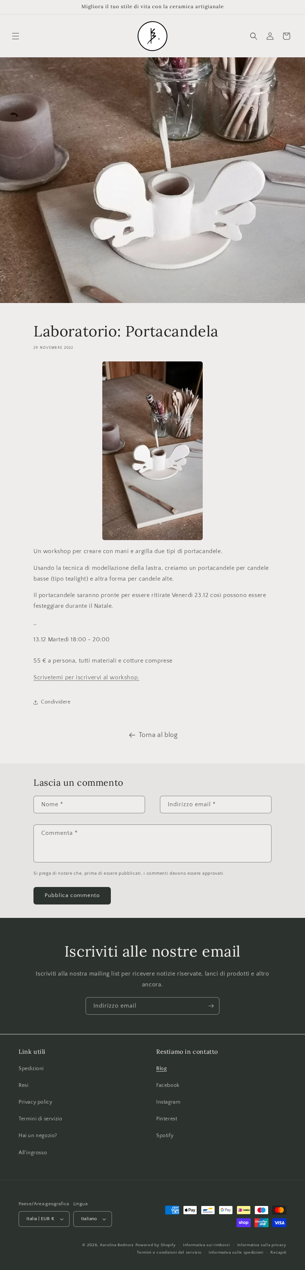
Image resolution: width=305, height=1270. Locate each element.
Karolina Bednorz (117, 1245)
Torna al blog (158, 735)
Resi (23, 1085)
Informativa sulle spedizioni (236, 1252)
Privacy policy (35, 1102)
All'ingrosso (33, 1153)
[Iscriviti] (211, 1006)
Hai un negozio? (38, 1136)
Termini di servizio (40, 1119)
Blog (161, 1069)
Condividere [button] (56, 702)
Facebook (168, 1085)
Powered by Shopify (155, 1245)
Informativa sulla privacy (262, 1245)
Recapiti (278, 1252)
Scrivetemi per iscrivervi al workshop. (86, 677)
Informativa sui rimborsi (206, 1245)
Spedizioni (31, 1069)
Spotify (164, 1136)
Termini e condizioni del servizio (169, 1252)
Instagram (168, 1102)
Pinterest (166, 1119)
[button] (15, 36)
